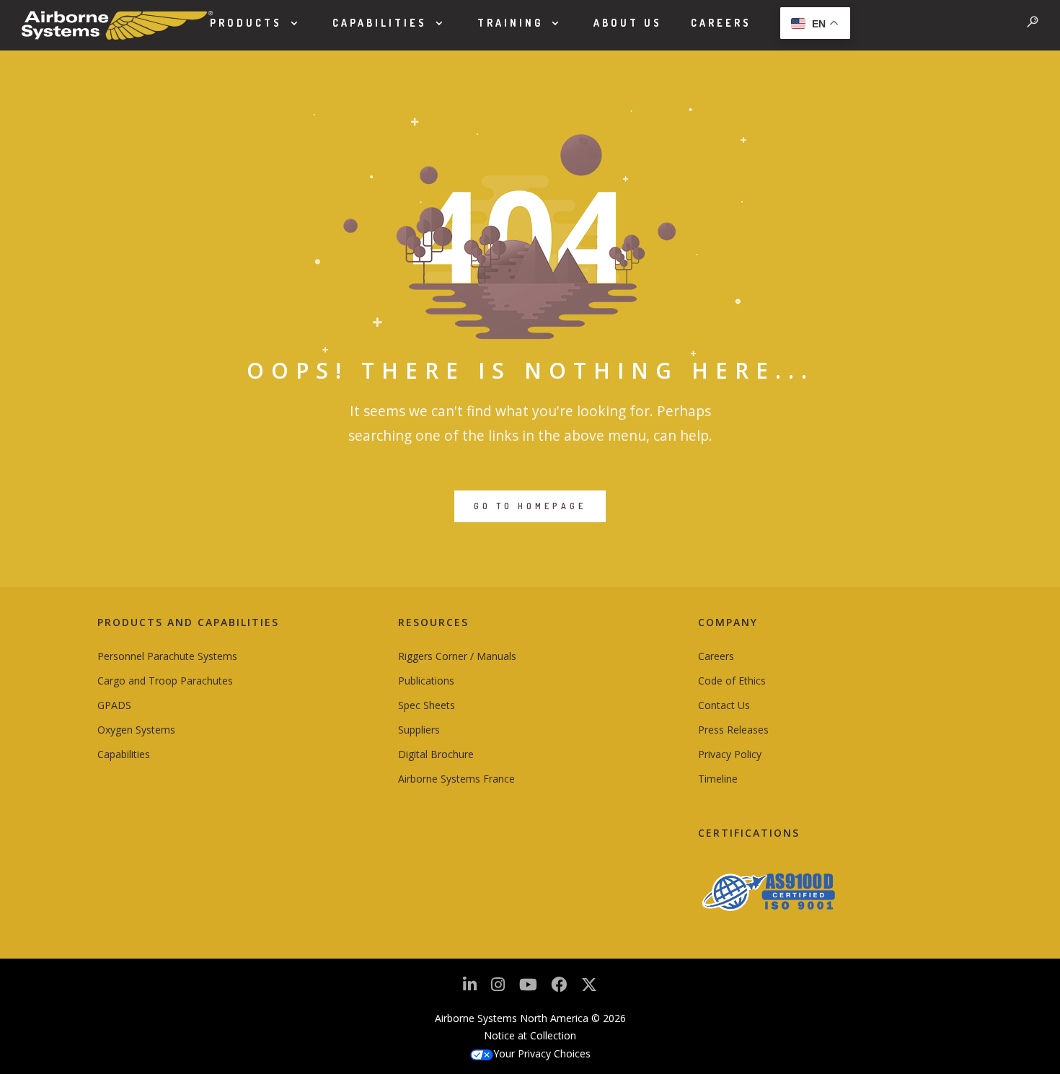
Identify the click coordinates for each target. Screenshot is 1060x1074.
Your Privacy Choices (542, 1053)
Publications (426, 680)
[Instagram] (498, 988)
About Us (627, 23)
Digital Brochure (436, 754)
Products (246, 23)
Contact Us (724, 705)
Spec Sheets (426, 705)
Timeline (718, 778)
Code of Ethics (732, 680)
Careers (721, 23)
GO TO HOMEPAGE (530, 506)
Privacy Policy (729, 754)
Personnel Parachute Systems (167, 656)
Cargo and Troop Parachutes (165, 680)
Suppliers (419, 729)
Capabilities (379, 23)
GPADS (114, 705)
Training (510, 23)
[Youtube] (528, 988)
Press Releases (733, 729)
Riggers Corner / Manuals (457, 656)
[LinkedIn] (470, 988)
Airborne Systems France (456, 778)
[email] (559, 988)
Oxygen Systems (136, 729)
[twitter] (589, 990)
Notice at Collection (530, 1035)
